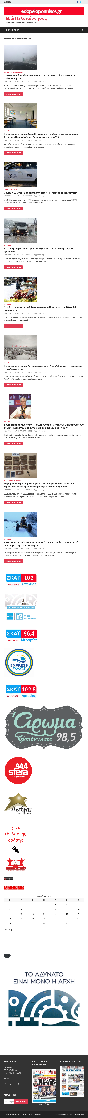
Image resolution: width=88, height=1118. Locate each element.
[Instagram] (83, 2)
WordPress (72, 1114)
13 (33, 914)
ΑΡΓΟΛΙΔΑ (7, 131)
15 (55, 914)
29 (55, 923)
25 (10, 923)
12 (21, 914)
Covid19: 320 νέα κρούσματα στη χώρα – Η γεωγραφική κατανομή (40, 192)
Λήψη (7, 955)
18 (10, 918)
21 (44, 918)
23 (67, 918)
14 (44, 914)
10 (78, 909)
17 (78, 914)
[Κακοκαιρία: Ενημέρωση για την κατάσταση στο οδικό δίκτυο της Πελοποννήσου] (44, 58)
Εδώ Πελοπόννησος (26, 18)
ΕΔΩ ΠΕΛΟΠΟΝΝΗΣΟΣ (24, 81)
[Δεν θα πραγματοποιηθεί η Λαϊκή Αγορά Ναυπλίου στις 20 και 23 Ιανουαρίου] (44, 290)
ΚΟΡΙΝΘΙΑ (17, 480)
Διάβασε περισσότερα (13, 94)
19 (21, 918)
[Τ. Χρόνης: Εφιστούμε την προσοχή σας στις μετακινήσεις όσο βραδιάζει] (44, 231)
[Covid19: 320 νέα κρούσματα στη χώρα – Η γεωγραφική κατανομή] (44, 175)
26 (21, 923)
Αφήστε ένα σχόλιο (40, 81)
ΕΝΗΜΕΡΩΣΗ (8, 189)
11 (10, 914)
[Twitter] (80, 2)
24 (78, 918)
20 (33, 918)
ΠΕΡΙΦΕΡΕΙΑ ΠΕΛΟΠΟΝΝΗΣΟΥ (13, 72)
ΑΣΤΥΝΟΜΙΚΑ (8, 480)
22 (55, 918)
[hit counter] (14, 889)
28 (44, 923)
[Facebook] (78, 2)
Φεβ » (11, 930)
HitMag (81, 1114)
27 (33, 923)
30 (67, 923)
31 (78, 923)
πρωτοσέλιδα (43, 1104)
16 (67, 914)
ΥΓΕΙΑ (15, 189)
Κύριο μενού (13, 30)
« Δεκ (6, 930)
